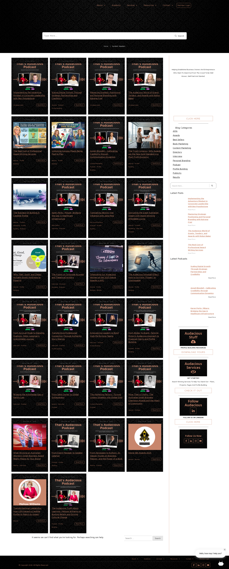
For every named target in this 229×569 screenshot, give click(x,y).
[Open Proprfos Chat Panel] (220, 563)
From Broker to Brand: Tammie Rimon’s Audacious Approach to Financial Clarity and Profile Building (145, 328)
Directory (177, 152)
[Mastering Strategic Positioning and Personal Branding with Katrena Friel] (180, 220)
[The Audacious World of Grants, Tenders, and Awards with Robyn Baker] (180, 236)
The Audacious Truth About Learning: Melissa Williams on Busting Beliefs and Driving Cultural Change (68, 503)
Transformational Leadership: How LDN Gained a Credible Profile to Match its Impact (29, 503)
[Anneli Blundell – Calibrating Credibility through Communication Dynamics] (179, 292)
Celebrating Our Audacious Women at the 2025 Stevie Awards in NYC (106, 268)
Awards (176, 135)
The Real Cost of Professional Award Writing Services (29, 146)
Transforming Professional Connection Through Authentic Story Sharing (68, 328)
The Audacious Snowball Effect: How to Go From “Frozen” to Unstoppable (145, 268)
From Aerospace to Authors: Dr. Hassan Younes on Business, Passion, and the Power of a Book (106, 445)
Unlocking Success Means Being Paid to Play (68, 146)
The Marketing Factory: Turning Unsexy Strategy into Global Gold (106, 388)
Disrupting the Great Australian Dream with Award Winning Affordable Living (145, 208)
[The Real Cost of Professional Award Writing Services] (180, 249)
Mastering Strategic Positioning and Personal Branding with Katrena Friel (106, 86)
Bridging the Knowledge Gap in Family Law (29, 388)
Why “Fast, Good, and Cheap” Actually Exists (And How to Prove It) (29, 268)
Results (176, 177)
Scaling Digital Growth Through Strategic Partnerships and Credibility (68, 86)
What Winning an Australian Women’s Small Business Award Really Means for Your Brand (29, 445)
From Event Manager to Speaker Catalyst (68, 445)
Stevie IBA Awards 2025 (145, 445)
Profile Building (180, 169)
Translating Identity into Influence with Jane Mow (106, 208)
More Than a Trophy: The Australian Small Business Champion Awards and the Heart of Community (145, 388)
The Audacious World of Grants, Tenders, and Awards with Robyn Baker (145, 86)
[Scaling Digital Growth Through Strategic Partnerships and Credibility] (179, 272)
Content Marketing (182, 148)
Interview (177, 156)
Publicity (177, 173)
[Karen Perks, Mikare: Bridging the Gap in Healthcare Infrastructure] (179, 313)
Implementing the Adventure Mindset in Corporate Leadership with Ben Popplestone (29, 86)
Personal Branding (181, 160)
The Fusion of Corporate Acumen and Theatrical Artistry (68, 268)
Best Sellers (178, 139)
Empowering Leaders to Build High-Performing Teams (106, 328)
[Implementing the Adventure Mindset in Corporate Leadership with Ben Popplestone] (180, 205)
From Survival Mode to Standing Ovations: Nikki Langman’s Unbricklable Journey (29, 328)
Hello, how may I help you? (210, 553)
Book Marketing (180, 143)
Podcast (176, 164)
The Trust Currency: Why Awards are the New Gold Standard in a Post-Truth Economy (145, 146)
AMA (175, 131)
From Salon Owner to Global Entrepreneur (68, 388)
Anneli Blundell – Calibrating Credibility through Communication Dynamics (106, 146)
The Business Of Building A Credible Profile (29, 208)
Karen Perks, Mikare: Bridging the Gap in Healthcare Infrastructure (68, 208)
